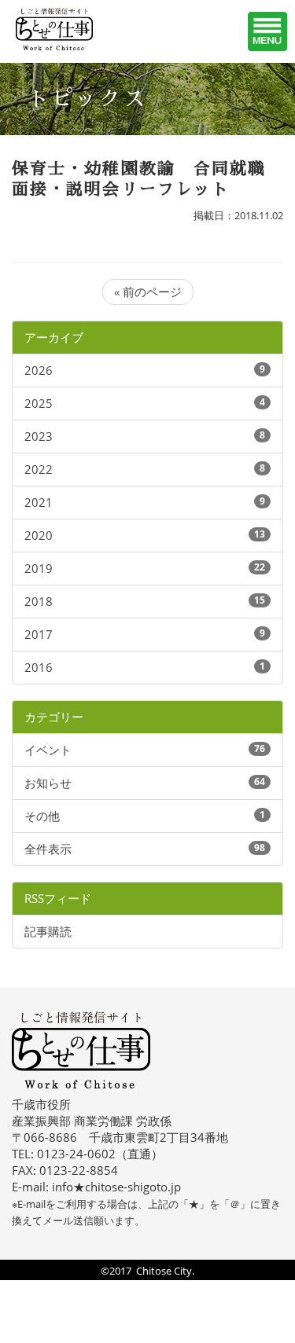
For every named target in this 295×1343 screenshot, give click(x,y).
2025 (38, 403)
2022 (38, 469)
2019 (38, 568)
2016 (38, 667)
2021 (38, 502)
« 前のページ (148, 291)
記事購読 (48, 931)
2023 (38, 436)
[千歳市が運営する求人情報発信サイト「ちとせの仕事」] (75, 29)
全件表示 (48, 849)
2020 (38, 535)
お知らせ (48, 783)
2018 (38, 601)
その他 (42, 816)
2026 (38, 370)
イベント (48, 750)
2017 (38, 634)
